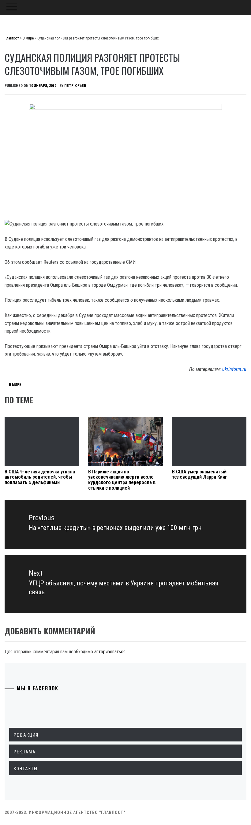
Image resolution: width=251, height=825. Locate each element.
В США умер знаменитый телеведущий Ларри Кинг (199, 474)
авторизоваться (110, 652)
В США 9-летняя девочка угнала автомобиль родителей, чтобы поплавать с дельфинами (40, 477)
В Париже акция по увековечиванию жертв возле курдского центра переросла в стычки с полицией (121, 480)
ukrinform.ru (234, 369)
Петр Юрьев (75, 86)
